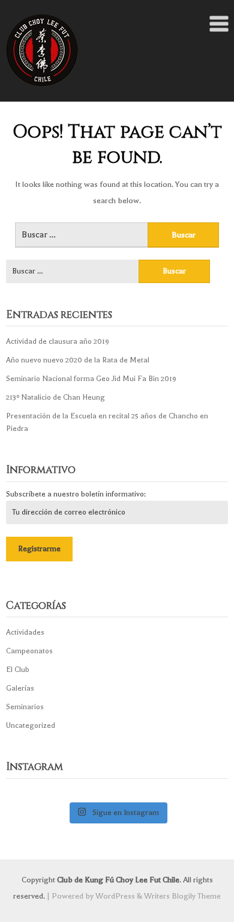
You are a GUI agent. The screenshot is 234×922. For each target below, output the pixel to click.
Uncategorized (30, 725)
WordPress (115, 895)
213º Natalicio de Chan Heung (55, 397)
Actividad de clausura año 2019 (57, 341)
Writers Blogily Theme (182, 895)
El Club (17, 669)
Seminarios (25, 707)
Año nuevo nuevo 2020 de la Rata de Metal (77, 360)
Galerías (20, 688)
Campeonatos (29, 651)
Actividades (25, 632)
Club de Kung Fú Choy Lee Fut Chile (118, 879)
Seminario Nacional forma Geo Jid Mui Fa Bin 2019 (91, 378)
